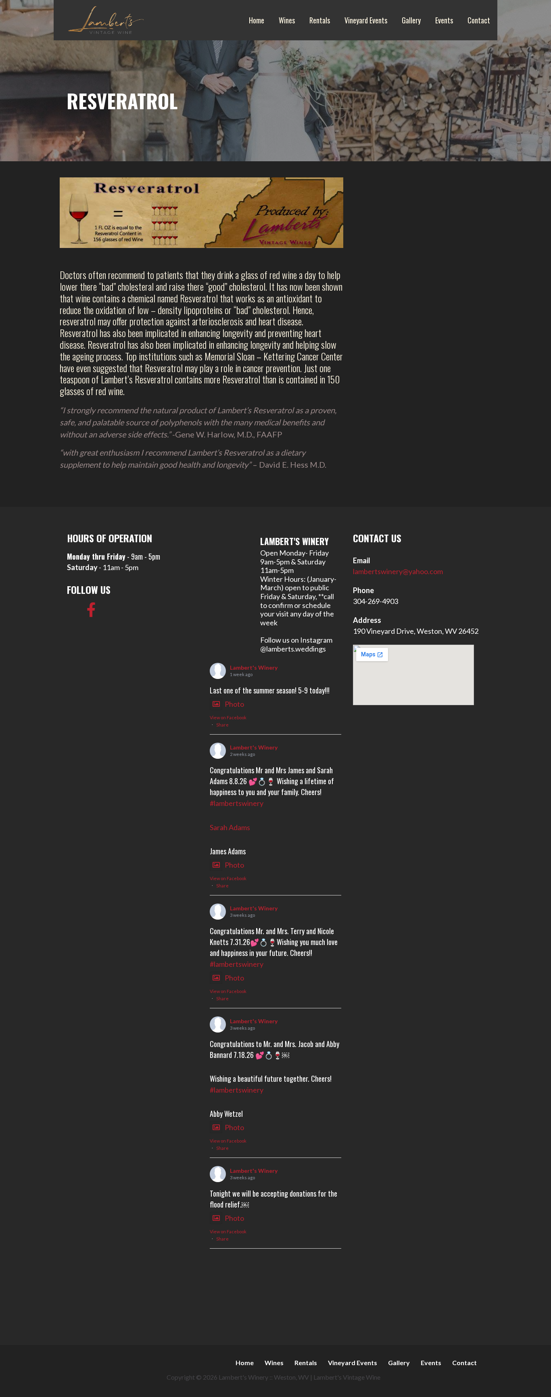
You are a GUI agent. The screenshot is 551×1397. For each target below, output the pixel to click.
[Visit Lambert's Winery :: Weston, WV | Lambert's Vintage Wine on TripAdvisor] (74, 612)
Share (222, 724)
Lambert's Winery (254, 667)
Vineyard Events (365, 20)
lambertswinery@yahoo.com (398, 571)
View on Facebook (228, 717)
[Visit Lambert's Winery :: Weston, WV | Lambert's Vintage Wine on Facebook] (91, 612)
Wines (287, 20)
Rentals (319, 20)
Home (256, 20)
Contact (479, 20)
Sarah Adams (230, 827)
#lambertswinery (236, 803)
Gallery (411, 20)
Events (444, 20)
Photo (234, 704)
